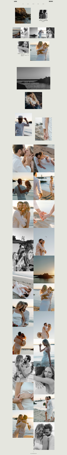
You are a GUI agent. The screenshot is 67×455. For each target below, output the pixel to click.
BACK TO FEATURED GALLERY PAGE (33, 453)
